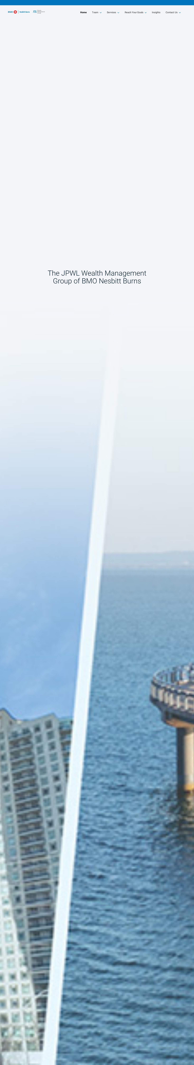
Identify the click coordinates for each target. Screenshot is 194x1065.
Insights (156, 12)
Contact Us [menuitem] (171, 13)
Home (83, 12)
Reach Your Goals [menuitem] (134, 13)
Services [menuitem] (111, 13)
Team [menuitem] (96, 13)
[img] (97, 532)
